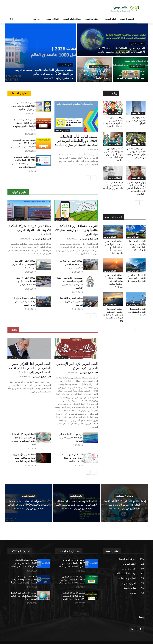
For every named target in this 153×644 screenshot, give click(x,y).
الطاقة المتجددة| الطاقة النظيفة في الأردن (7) (137, 312)
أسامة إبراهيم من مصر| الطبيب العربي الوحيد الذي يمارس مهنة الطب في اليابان (113, 154)
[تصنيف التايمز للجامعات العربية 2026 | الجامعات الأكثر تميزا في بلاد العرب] (91, 595)
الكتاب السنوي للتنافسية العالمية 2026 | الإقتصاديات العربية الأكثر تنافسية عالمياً (24, 579)
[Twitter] (132, 629)
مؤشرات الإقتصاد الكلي (99, 66)
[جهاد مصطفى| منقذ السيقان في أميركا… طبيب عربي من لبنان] (113, 173)
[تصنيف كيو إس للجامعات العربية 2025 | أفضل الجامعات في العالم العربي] (43, 143)
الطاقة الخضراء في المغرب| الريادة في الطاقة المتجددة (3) (136, 278)
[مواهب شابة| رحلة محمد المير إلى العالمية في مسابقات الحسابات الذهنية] (113, 108)
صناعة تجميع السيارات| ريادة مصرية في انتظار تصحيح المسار (25, 301)
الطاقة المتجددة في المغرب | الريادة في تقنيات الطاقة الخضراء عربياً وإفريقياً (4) (114, 247)
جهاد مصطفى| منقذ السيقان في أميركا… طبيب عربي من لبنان (113, 185)
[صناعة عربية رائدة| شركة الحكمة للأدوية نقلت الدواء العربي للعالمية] (29, 210)
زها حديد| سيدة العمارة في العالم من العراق (136, 120)
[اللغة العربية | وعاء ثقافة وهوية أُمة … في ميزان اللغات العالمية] (90, 458)
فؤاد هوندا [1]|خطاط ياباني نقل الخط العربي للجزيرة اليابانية (71, 437)
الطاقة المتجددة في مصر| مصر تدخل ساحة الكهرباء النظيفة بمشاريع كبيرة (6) (114, 281)
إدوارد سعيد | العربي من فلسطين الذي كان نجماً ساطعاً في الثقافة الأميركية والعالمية (136, 188)
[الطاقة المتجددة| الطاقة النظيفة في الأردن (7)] (136, 299)
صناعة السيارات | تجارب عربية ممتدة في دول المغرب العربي (71, 264)
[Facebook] (140, 629)
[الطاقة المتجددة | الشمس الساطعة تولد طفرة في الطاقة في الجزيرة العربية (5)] (113, 299)
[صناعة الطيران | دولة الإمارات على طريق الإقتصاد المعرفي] (43, 281)
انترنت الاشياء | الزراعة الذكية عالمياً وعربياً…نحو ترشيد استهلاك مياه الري (76, 230)
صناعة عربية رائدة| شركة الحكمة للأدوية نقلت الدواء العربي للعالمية (30, 230)
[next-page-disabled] (88, 315)
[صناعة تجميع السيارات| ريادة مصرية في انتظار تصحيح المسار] (43, 301)
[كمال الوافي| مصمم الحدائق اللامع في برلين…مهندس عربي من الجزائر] (136, 139)
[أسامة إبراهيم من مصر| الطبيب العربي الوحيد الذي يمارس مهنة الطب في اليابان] (113, 139)
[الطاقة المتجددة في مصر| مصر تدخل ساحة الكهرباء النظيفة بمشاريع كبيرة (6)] (113, 265)
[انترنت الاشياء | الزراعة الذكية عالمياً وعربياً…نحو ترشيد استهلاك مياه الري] (76, 210)
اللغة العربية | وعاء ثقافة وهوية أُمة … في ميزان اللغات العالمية (71, 458)
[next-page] (88, 178)
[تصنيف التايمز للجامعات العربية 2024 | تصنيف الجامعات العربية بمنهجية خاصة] (43, 123)
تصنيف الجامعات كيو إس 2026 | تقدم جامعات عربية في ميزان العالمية (23, 106)
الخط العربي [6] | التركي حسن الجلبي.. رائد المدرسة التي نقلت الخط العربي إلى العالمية (30, 368)
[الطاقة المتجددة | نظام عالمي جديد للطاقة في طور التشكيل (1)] (136, 232)
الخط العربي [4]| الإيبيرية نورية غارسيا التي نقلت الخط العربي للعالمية (24, 458)
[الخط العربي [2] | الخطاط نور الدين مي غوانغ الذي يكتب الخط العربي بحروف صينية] (43, 438)
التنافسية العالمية (136, 44)
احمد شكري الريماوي (89, 238)
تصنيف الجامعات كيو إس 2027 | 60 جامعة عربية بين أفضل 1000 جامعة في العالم (72, 579)
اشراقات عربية (61, 219)
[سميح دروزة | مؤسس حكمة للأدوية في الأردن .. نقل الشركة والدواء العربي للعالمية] (90, 281)
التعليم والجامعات (65, 65)
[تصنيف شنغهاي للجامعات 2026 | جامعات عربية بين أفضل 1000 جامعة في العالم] (40, 52)
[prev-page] (94, 178)
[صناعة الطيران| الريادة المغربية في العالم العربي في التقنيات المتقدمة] (43, 264)
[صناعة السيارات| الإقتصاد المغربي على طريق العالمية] (90, 301)
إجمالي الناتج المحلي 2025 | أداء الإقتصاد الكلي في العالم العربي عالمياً (24, 595)
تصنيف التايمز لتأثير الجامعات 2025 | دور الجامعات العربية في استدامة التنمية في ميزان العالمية (76, 141)
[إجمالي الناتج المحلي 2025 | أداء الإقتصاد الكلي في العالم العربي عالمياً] (94, 69)
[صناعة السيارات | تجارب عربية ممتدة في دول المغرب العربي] (90, 264)
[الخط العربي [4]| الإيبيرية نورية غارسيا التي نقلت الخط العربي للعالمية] (43, 458)
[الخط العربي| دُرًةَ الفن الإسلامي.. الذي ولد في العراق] (76, 348)
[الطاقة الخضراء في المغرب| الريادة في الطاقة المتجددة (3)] (136, 265)
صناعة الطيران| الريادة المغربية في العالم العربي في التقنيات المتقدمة (24, 264)
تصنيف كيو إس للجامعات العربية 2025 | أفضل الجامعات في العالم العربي (23, 143)
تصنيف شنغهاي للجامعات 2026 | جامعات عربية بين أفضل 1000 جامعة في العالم (24, 563)
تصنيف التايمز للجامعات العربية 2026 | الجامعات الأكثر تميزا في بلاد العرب (73, 595)
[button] (11, 19)
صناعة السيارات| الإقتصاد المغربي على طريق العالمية (71, 301)
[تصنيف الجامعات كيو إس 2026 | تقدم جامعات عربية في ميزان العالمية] (43, 106)
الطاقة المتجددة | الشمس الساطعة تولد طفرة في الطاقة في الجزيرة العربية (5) (113, 315)
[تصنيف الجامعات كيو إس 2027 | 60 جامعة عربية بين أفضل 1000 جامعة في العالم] (130, 69)
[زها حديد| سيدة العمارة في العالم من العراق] (136, 108)
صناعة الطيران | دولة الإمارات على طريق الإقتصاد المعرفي (26, 281)
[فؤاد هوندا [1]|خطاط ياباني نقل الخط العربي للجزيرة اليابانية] (90, 438)
